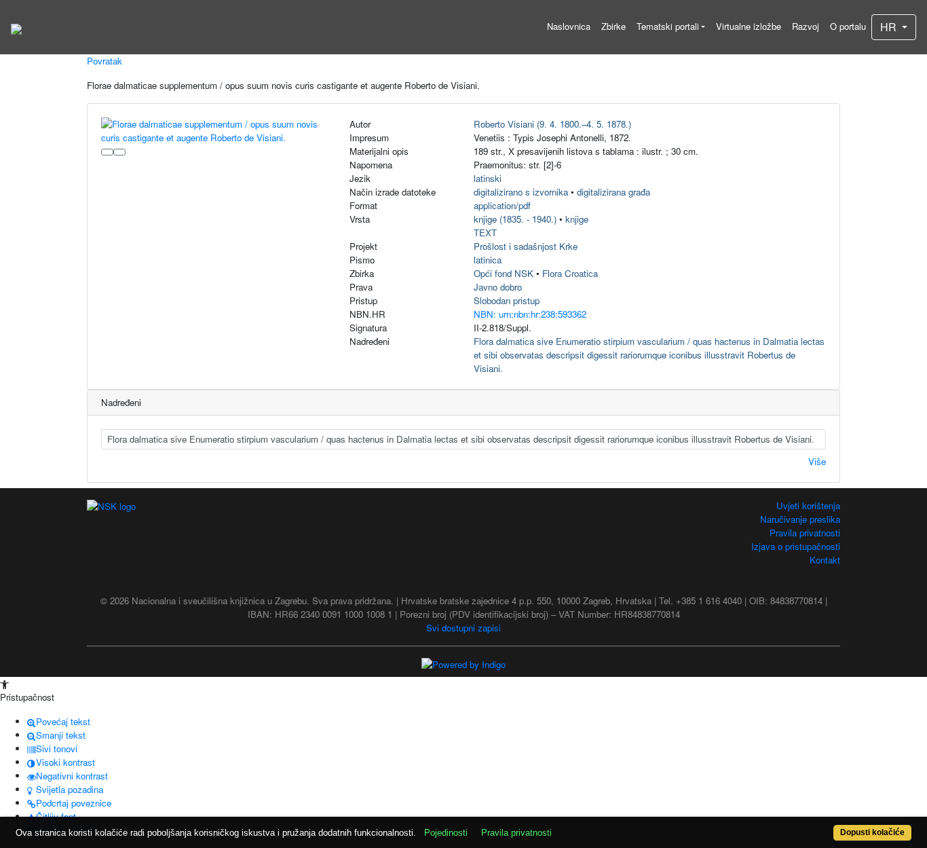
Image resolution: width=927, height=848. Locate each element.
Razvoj (805, 26)
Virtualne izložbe (748, 26)
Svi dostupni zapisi (463, 627)
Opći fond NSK (503, 273)
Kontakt (825, 559)
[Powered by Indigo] (463, 663)
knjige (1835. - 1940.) (515, 219)
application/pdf (502, 205)
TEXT (485, 232)
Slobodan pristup (507, 300)
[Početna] (16, 27)
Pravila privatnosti (805, 532)
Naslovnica (568, 26)
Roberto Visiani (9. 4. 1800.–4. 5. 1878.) (552, 123)
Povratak (104, 60)
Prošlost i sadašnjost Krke (526, 246)
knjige (576, 219)
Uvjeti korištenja (808, 505)
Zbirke (613, 26)
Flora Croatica (570, 273)
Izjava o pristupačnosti (795, 546)
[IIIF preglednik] (107, 152)
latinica (488, 259)
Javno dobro (498, 286)
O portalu (848, 26)
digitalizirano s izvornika (521, 191)
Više (817, 461)
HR (889, 27)
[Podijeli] (119, 152)
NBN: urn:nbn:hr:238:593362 (530, 314)
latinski (488, 178)
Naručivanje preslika (800, 519)
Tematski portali (668, 26)
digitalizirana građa (613, 191)
